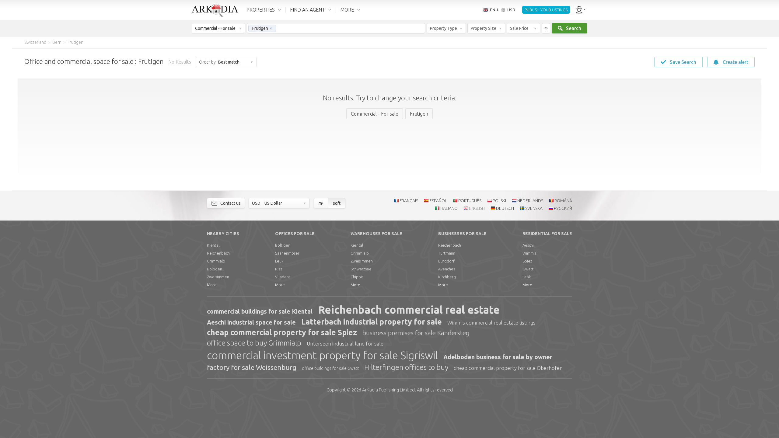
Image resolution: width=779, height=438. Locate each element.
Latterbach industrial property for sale (371, 322)
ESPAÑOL (438, 200)
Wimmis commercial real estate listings (491, 322)
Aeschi (528, 245)
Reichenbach (218, 253)
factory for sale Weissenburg (251, 367)
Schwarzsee (361, 269)
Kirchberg (447, 277)
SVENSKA (534, 208)
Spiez (527, 261)
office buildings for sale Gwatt (330, 368)
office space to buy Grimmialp (254, 343)
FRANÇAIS (409, 200)
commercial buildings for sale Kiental (260, 311)
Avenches (446, 269)
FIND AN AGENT (307, 9)
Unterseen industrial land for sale (345, 343)
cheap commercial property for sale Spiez (282, 332)
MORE (347, 9)
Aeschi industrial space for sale (251, 322)
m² (321, 203)
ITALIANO (449, 208)
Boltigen (214, 269)
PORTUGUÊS (469, 200)
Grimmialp (216, 261)
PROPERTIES (260, 9)
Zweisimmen (218, 277)
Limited (388, 389)
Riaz (278, 269)
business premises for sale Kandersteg (416, 332)
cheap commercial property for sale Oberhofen (508, 368)
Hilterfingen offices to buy (406, 367)
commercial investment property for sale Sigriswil (322, 355)
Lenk (526, 277)
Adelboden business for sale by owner (497, 356)
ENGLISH (477, 208)
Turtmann (446, 253)
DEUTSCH (505, 208)
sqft (337, 203)
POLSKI (499, 200)
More (212, 285)
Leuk (279, 261)
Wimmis (529, 253)
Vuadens (282, 277)
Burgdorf (446, 261)
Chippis (357, 277)
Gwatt (527, 269)
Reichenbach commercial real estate (409, 310)
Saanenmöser (287, 253)
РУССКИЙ (563, 208)
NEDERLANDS (530, 200)
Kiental (213, 245)
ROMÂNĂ (563, 200)
